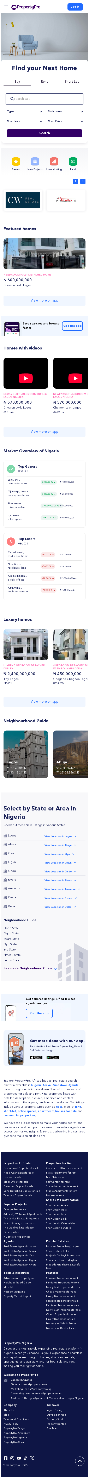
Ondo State (11, 928)
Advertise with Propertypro (19, 1278)
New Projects (35, 169)
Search (44, 133)
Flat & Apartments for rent (61, 1173)
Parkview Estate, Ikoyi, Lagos (62, 1246)
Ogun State (11, 933)
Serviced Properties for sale (62, 1301)
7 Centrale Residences (17, 1237)
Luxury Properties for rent (60, 1296)
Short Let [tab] (72, 81)
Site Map (52, 1428)
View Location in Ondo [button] (58, 872)
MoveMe (9, 1287)
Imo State (10, 949)
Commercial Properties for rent (64, 1168)
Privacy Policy (11, 1424)
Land (73, 169)
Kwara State (11, 938)
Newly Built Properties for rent (63, 1287)
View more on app (44, 300)
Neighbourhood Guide (17, 1283)
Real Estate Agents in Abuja (20, 1251)
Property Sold (55, 1419)
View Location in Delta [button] (57, 907)
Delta (11, 906)
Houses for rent (55, 1195)
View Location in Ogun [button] (58, 863)
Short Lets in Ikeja (56, 1210)
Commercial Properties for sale (22, 1168)
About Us (9, 1410)
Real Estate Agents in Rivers (20, 1265)
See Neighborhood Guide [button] (28, 968)
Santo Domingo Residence (19, 1223)
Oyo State (10, 944)
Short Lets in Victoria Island (61, 1223)
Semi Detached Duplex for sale (22, 1191)
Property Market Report (17, 1296)
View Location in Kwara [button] (58, 898)
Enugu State (11, 960)
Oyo (11, 853)
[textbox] (24, 111)
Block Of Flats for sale (16, 1182)
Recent (16, 169)
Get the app (72, 325)
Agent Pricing (54, 1410)
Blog (6, 1415)
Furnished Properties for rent (62, 1283)
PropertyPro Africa (14, 1442)
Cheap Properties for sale (61, 1314)
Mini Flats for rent (56, 1177)
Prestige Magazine (14, 1292)
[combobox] (24, 111)
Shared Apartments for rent (62, 1186)
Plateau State (12, 955)
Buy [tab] (17, 81)
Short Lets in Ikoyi (56, 1214)
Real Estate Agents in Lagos (20, 1246)
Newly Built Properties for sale (63, 1310)
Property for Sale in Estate (61, 1323)
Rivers (12, 879)
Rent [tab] (44, 81)
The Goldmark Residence (19, 1228)
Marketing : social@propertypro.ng (31, 1389)
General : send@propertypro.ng (29, 1384)
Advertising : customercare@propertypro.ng (36, 1393)
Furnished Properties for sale (62, 1305)
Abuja (12, 844)
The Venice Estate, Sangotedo (21, 1219)
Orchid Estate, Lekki (57, 1251)
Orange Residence (15, 1209)
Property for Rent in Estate (61, 1328)
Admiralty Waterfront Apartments (23, 1214)
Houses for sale (12, 1177)
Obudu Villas (11, 1232)
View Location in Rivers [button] (58, 880)
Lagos (12, 835)
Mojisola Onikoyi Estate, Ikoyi (63, 1256)
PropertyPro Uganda (15, 1437)
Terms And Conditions (16, 1419)
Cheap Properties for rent (61, 1292)
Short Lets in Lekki (56, 1219)
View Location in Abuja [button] (58, 845)
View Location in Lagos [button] (58, 836)
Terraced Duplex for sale (18, 1195)
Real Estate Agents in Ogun (20, 1260)
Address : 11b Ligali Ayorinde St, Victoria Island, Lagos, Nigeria (47, 1398)
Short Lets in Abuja (57, 1205)
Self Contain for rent (58, 1182)
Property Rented (56, 1424)
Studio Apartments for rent (61, 1191)
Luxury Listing (54, 169)
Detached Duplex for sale (19, 1186)
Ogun (12, 862)
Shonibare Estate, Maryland (62, 1260)
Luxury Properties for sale (60, 1319)
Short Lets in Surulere (58, 1228)
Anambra (14, 888)
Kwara (12, 897)
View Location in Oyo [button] (57, 854)
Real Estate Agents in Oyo (19, 1256)
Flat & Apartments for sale (19, 1173)
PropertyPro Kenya (14, 1428)
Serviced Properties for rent (62, 1278)
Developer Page (56, 1415)
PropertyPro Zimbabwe (17, 1433)
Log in (75, 6)
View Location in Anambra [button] (60, 889)
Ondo (12, 871)
